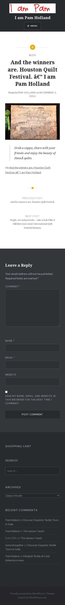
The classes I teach (33, 531)
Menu (34, 25)
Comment (13, 286)
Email (10, 357)
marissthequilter (14, 545)
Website (10, 374)
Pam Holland (27, 92)
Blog (32, 55)
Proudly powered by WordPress (27, 593)
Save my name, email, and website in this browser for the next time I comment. (30, 400)
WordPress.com (37, 597)
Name (9, 340)
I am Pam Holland (32, 17)
